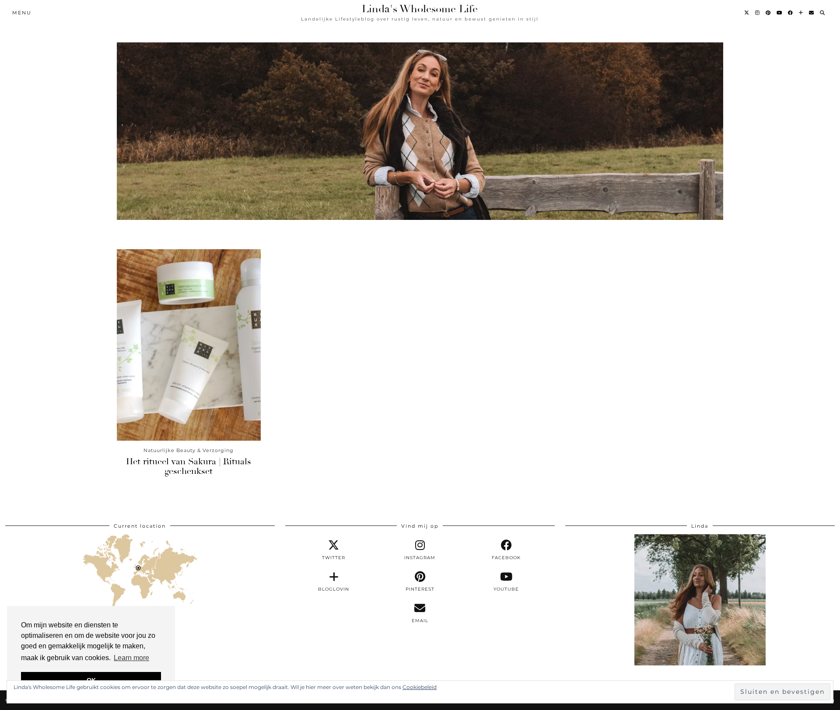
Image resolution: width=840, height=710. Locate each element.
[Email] (812, 12)
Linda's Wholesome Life (420, 8)
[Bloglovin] (801, 12)
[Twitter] (747, 12)
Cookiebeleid (419, 687)
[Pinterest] (768, 12)
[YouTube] (780, 12)
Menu (22, 13)
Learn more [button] (131, 657)
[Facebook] (791, 12)
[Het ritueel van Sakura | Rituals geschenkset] (189, 345)
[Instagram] (757, 12)
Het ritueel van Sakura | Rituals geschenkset (188, 466)
